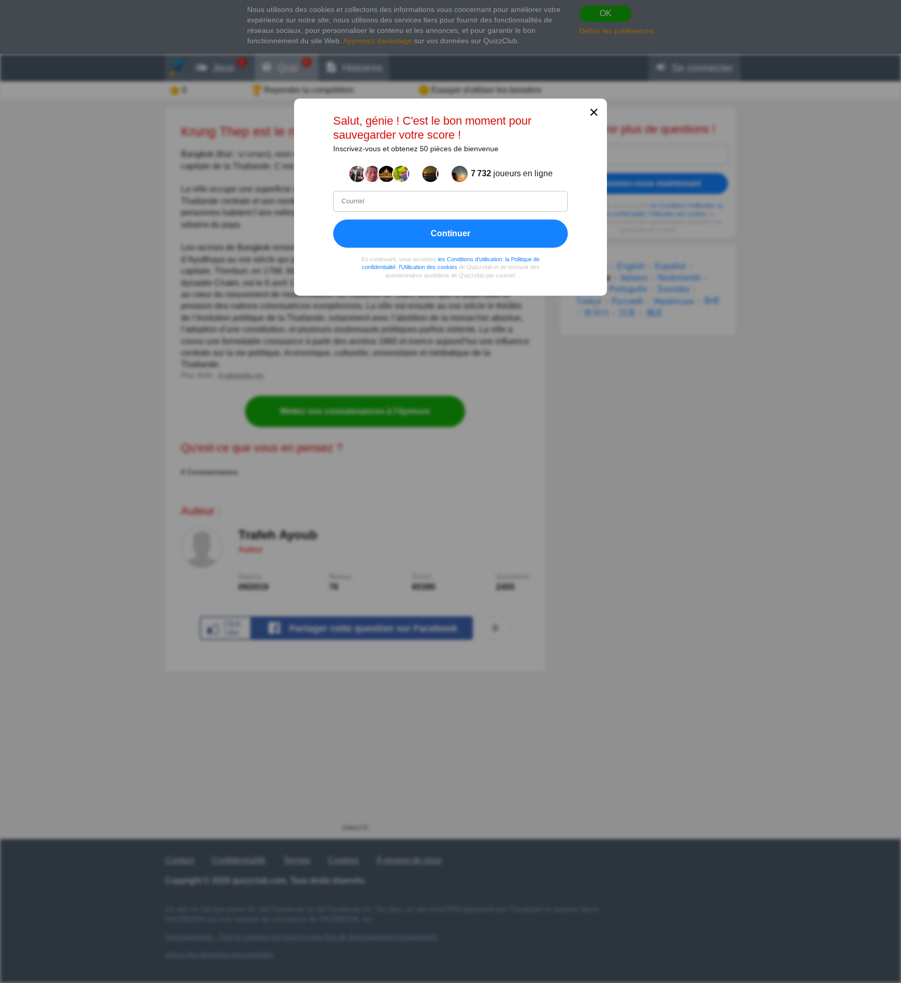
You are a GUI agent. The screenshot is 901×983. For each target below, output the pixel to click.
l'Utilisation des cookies (428, 267)
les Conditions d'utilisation (470, 259)
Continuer (450, 232)
